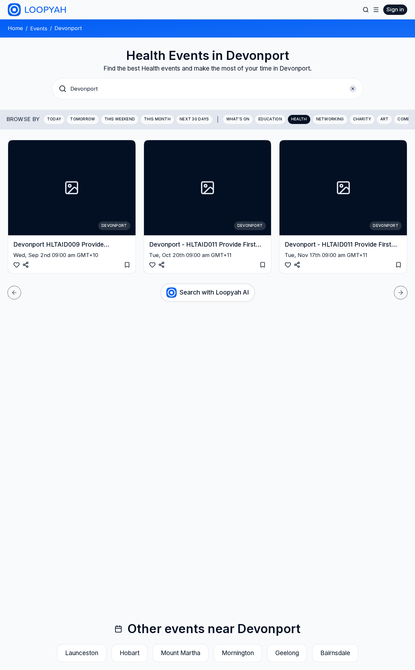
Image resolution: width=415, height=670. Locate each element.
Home (15, 28)
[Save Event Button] (25, 265)
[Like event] (16, 265)
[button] (207, 88)
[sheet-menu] (376, 9)
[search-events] (365, 9)
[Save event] (127, 265)
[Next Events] (400, 292)
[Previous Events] (14, 292)
